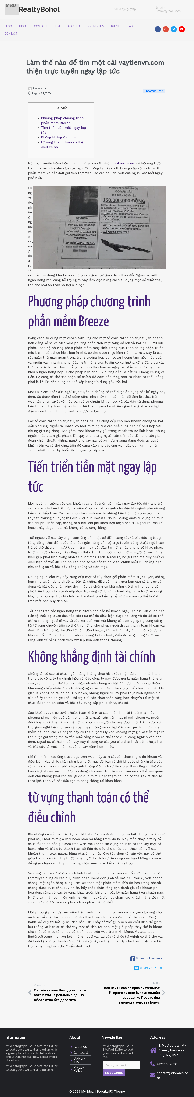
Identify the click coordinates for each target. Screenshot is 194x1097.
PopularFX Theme (111, 1091)
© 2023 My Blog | (83, 1091)
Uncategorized (154, 90)
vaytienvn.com (124, 163)
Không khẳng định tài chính (63, 137)
